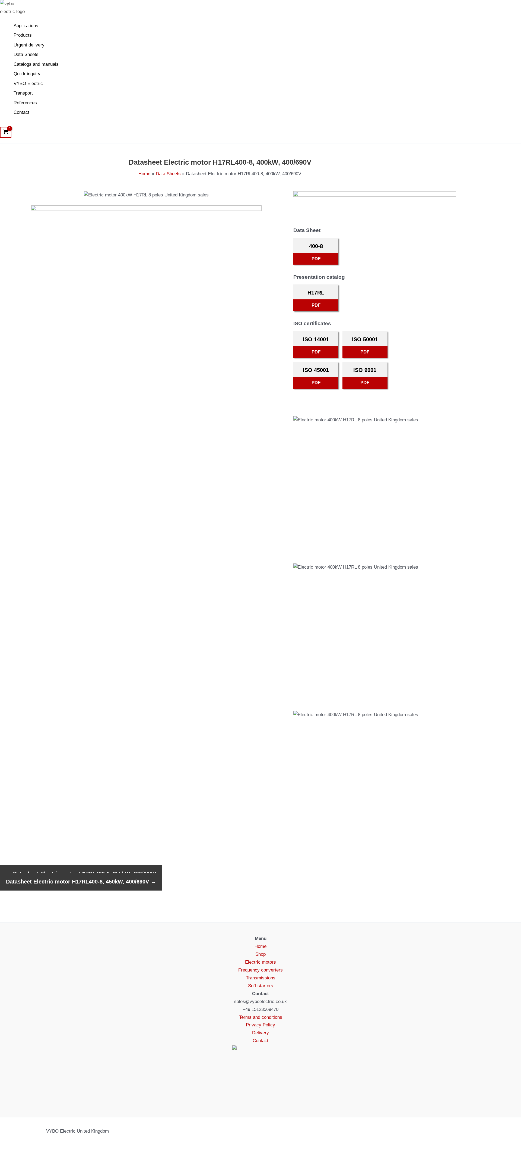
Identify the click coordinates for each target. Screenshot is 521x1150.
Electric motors (260, 962)
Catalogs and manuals (36, 64)
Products (23, 35)
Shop (260, 954)
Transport (23, 93)
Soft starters (260, 985)
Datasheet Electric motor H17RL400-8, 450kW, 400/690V (81, 882)
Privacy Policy (260, 1024)
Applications (26, 25)
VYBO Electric (28, 83)
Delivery (260, 1032)
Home (260, 946)
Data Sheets (26, 54)
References (25, 102)
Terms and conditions (260, 1017)
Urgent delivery (29, 45)
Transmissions (260, 977)
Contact (21, 112)
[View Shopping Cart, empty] (5, 132)
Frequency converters (260, 970)
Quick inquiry (27, 73)
